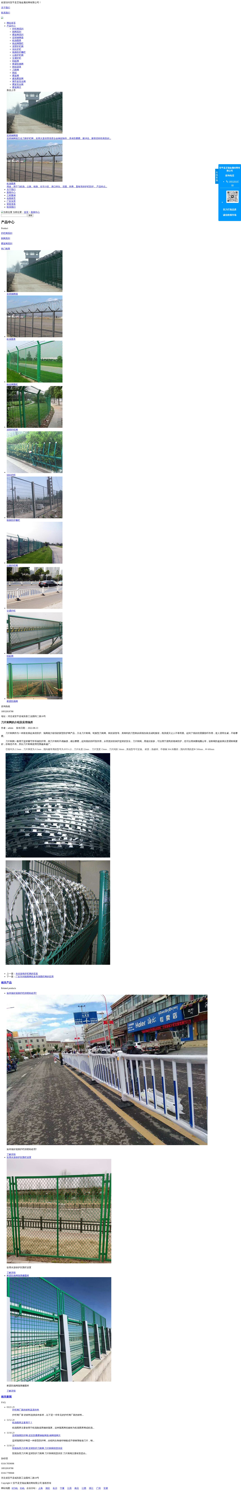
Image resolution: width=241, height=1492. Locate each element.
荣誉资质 (11, 204)
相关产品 (6, 982)
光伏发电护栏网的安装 (27, 973)
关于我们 (5, 7)
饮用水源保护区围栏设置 (19, 1157)
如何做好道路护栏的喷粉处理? (22, 993)
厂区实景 (11, 201)
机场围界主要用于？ (22, 1422)
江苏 (69, 1488)
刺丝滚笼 (16, 67)
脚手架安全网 (19, 81)
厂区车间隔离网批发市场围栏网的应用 (35, 976)
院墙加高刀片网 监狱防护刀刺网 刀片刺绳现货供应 (37, 1448)
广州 (98, 1488)
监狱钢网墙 (17, 37)
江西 (84, 1488)
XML (22, 1488)
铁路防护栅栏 (19, 52)
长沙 (55, 1488)
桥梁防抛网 (17, 64)
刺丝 (14, 72)
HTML (15, 1488)
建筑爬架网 (17, 78)
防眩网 (15, 61)
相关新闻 (6, 1396)
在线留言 (11, 198)
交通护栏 (16, 58)
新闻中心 (11, 192)
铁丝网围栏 (17, 43)
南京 (76, 1488)
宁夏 (62, 1488)
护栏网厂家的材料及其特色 (25, 1410)
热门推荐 (5, 248)
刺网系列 (16, 31)
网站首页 (11, 23)
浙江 (91, 1488)
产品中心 (11, 26)
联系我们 (5, 13)
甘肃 (105, 1488)
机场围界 (16, 40)
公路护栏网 (17, 55)
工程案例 (11, 195)
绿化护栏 (16, 49)
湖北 (47, 1488)
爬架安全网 (17, 84)
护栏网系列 (17, 29)
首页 (26, 212)
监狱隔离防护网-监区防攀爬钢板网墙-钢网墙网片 (36, 1435)
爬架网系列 (17, 34)
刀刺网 (15, 70)
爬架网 (15, 75)
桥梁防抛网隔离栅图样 (18, 1275)
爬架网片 (16, 87)
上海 (40, 1488)
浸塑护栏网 (17, 46)
